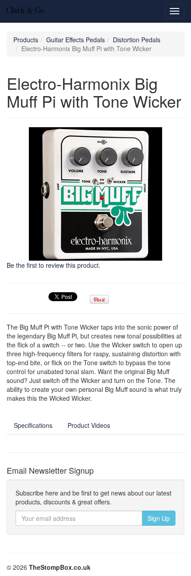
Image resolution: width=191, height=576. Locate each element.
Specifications (33, 425)
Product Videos (89, 425)
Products (25, 39)
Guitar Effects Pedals (75, 39)
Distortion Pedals (136, 39)
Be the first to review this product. (53, 265)
